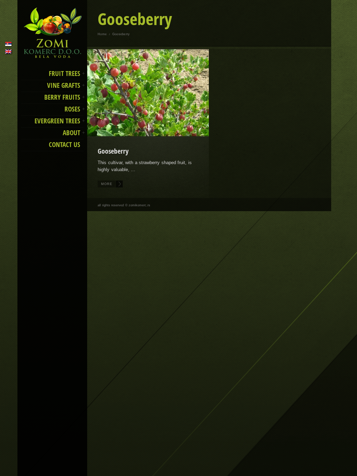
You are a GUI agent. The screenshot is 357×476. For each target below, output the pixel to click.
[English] (8, 51)
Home (102, 34)
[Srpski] (8, 44)
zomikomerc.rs (139, 205)
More (106, 184)
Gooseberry (113, 151)
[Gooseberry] (148, 92)
